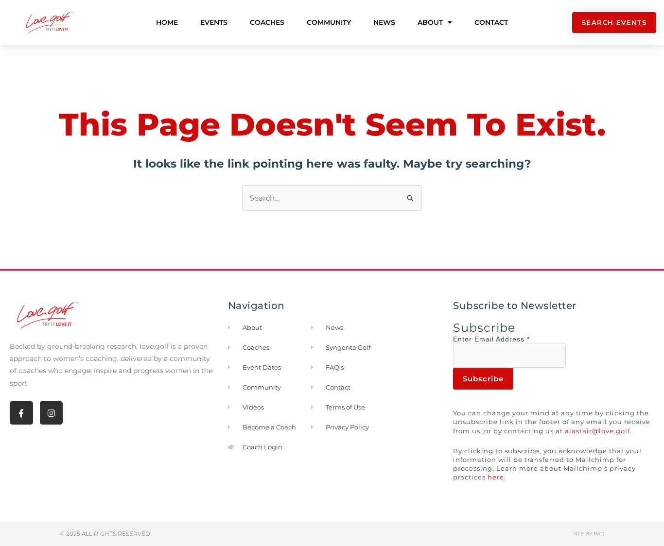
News (384, 22)
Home (167, 22)
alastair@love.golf (597, 431)
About (430, 22)
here (496, 477)
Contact (491, 22)
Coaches (267, 22)
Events (213, 22)
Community (329, 22)
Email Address (502, 339)
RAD (599, 533)
